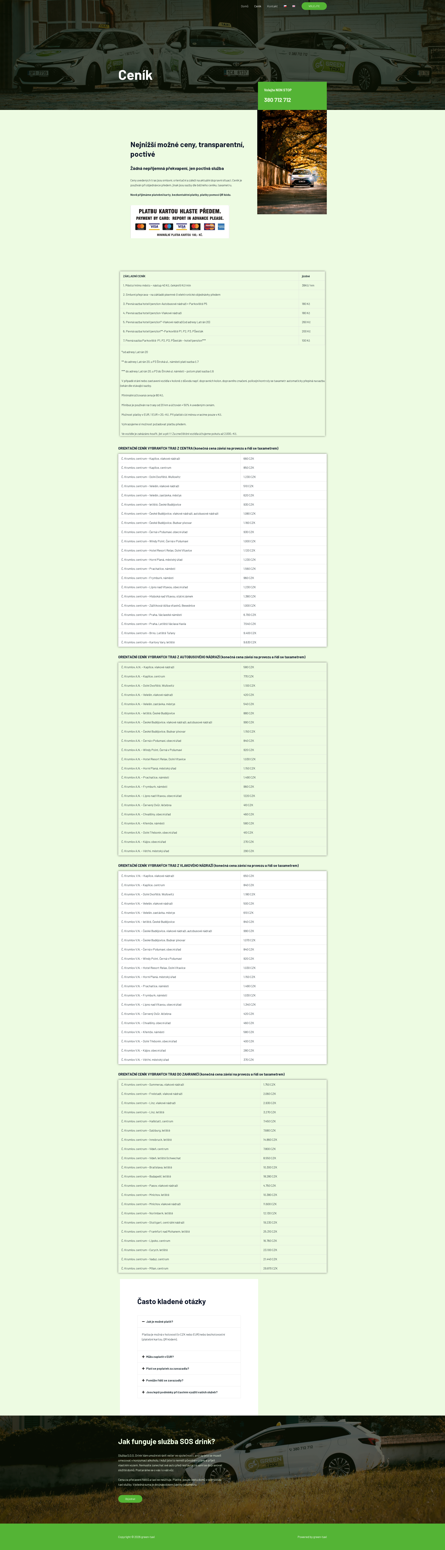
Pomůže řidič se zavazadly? (164, 1380)
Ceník (257, 6)
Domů (244, 6)
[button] (314, 6)
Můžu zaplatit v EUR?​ (160, 1356)
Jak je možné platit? (159, 1321)
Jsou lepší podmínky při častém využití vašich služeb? (182, 1392)
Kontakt (272, 6)
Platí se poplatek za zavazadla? (167, 1368)
